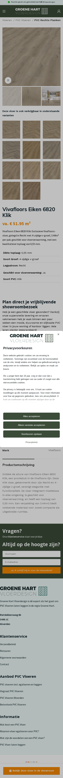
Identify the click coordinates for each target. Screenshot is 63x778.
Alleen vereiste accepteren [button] (31, 425)
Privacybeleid (31, 442)
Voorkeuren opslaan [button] (31, 434)
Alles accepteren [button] (31, 416)
